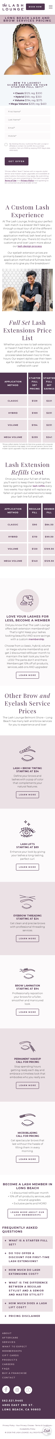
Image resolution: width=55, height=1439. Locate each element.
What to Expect (14, 1346)
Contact (9, 1377)
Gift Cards (10, 1355)
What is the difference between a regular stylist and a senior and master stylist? (28, 1288)
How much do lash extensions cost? (24, 1272)
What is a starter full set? (28, 1242)
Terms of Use (10, 180)
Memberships (12, 1351)
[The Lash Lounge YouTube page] (28, 1390)
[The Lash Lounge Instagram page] (17, 1390)
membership (36, 639)
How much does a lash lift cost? (28, 1305)
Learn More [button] (27, 675)
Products (9, 1360)
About (7, 1333)
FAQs (6, 1368)
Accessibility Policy (27, 1429)
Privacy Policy (27, 180)
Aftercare (10, 1337)
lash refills (39, 486)
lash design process (30, 246)
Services (8, 1342)
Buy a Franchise (14, 1373)
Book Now (35, 7)
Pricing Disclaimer (24, 1316)
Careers (8, 1364)
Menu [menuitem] (50, 7)
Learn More (29, 796)
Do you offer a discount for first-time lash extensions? (29, 1257)
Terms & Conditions (43, 1425)
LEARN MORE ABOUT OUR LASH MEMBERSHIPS (27, 1213)
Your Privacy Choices (25, 1425)
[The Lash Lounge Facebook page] (6, 1389)
